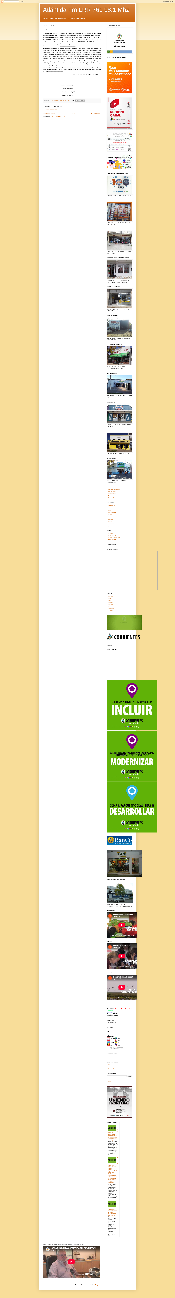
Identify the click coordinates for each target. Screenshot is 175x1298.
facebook (110, 519)
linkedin (110, 604)
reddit (109, 600)
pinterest (110, 526)
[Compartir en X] (80, 101)
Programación (112, 512)
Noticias (110, 533)
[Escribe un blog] (78, 101)
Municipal (111, 498)
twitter (110, 522)
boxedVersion (112, 505)
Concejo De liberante (114, 537)
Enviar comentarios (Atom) (58, 116)
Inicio (73, 113)
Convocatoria (112, 492)
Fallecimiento (112, 494)
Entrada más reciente (49, 113)
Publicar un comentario (51, 110)
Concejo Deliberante (114, 489)
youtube (110, 611)
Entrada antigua (95, 113)
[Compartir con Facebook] (82, 101)
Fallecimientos (112, 496)
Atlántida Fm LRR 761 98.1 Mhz (86, 9)
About (110, 1067)
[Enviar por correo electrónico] (76, 101)
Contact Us (111, 1069)
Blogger (97, 1285)
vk (108, 606)
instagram (111, 524)
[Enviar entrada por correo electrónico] (72, 100)
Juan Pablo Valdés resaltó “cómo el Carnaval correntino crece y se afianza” (112, 1208)
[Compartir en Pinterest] (84, 101)
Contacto (110, 514)
